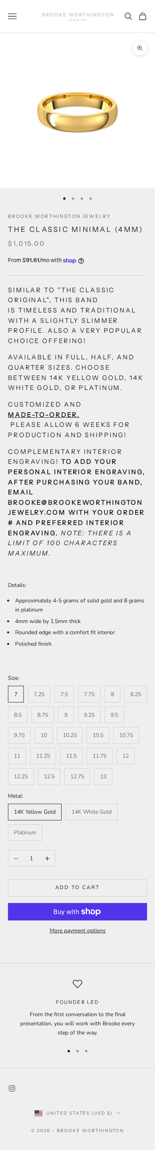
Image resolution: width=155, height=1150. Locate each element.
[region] (77, 1008)
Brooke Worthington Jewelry (59, 216)
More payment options (78, 930)
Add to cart (77, 887)
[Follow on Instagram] (12, 1088)
